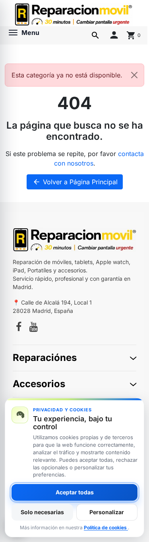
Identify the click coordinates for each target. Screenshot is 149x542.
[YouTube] (33, 328)
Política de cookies (106, 527)
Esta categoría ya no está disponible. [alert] (67, 75)
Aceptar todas (75, 492)
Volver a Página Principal (75, 182)
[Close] (134, 75)
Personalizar (106, 512)
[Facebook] (19, 328)
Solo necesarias (42, 512)
